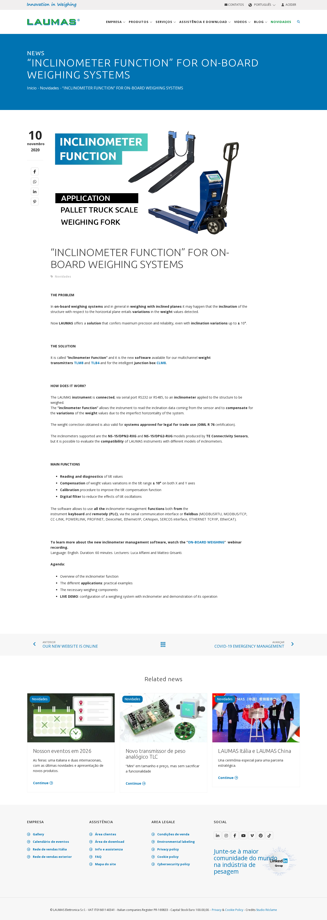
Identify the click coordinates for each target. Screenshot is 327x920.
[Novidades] (162, 644)
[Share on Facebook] (35, 171)
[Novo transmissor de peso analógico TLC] (163, 717)
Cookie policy (168, 856)
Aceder (290, 5)
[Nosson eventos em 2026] (71, 717)
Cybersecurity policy (173, 864)
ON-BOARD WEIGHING (206, 542)
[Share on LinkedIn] (35, 191)
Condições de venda (173, 834)
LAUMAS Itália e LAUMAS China (254, 751)
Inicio (32, 88)
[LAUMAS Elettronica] (217, 835)
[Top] (316, 911)
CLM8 (161, 363)
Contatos (235, 5)
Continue (41, 783)
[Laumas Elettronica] (53, 26)
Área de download (109, 841)
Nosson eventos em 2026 (62, 751)
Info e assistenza (108, 849)
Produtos (139, 22)
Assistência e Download (203, 22)
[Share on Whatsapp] (35, 181)
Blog (259, 22)
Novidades (281, 22)
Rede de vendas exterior (52, 856)
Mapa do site (105, 864)
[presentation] (56, 182)
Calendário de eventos (50, 841)
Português (262, 5)
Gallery (38, 834)
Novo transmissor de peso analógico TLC (156, 754)
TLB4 (95, 363)
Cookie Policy (234, 910)
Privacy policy (168, 849)
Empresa (114, 22)
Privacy (216, 910)
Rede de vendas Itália (49, 849)
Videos (241, 22)
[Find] (298, 22)
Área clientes (105, 834)
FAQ (97, 856)
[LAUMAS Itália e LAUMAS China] (256, 717)
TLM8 (78, 363)
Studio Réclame (266, 910)
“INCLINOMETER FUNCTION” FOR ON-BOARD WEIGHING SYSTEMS (122, 88)
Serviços (164, 22)
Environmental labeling (176, 841)
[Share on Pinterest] (35, 201)
